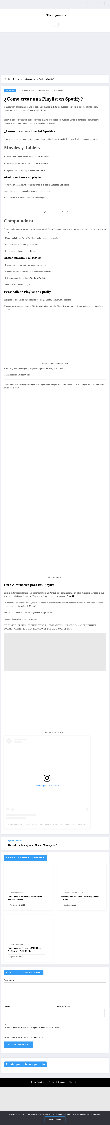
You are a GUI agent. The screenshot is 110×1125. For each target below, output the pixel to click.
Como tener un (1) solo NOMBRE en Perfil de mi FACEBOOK (24, 949)
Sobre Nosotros (37, 1082)
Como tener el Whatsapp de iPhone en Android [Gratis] (25, 897)
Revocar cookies (55, 1119)
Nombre (7, 1007)
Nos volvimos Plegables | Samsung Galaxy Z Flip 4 (80, 897)
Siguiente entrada (15, 841)
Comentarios (9, 980)
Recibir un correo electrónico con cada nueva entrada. (24, 1037)
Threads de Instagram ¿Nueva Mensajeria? (32, 845)
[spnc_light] (62, 24)
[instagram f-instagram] (99, 3)
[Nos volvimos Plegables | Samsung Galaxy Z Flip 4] (82, 878)
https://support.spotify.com (58, 363)
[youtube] (92, 3)
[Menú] (47, 24)
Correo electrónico (63, 1007)
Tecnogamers (56, 15)
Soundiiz (71, 596)
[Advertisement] (55, 53)
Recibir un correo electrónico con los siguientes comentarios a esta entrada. (32, 1028)
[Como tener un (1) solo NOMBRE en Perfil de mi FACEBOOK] (28, 930)
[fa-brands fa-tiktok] (85, 3)
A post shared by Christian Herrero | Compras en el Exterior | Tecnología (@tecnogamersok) (47, 824)
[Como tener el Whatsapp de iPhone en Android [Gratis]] (28, 878)
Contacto (73, 1082)
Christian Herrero (28, 90)
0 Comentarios (58, 90)
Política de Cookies (57, 1082)
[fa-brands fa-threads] (106, 3)
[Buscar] (56, 24)
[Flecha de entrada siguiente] (105, 843)
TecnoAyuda (10, 90)
